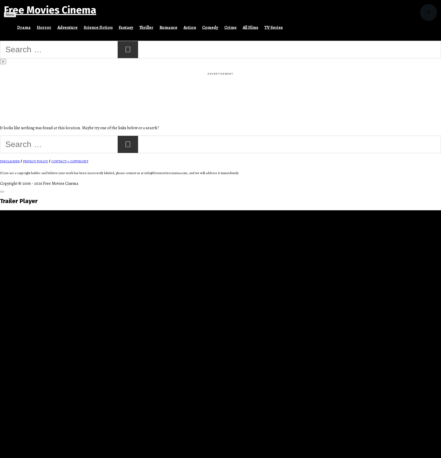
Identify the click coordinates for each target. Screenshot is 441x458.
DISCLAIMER (10, 161)
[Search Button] (289, 25)
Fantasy (126, 27)
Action (189, 27)
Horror (44, 27)
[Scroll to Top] (2, 191)
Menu (10, 15)
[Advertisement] (220, 87)
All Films (250, 27)
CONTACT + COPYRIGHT (69, 161)
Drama (24, 27)
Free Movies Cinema (50, 10)
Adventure (67, 27)
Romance (168, 27)
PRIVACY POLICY (35, 161)
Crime (230, 27)
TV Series (273, 27)
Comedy (210, 27)
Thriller (146, 27)
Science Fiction (98, 27)
